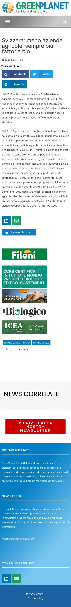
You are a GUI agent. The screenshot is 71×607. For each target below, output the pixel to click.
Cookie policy (35, 598)
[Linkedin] (6, 220)
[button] (8, 21)
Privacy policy (34, 593)
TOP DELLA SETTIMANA (17, 342)
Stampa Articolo (21, 232)
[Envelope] (16, 220)
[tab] (17, 342)
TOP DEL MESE (41, 342)
